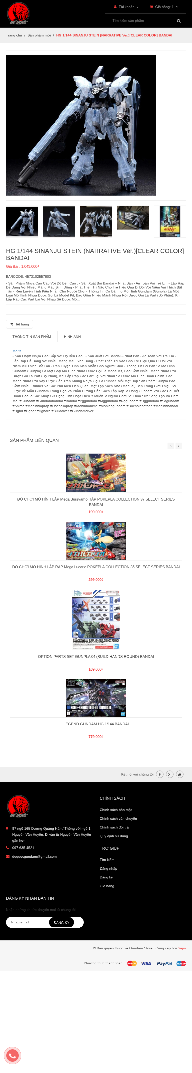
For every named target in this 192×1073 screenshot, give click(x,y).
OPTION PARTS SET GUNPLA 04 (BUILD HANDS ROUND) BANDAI (96, 656)
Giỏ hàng (107, 886)
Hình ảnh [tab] (72, 337)
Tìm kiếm (107, 860)
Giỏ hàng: (164, 7)
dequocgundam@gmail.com (34, 856)
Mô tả (17, 351)
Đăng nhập (108, 868)
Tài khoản (126, 7)
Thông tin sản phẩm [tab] (31, 337)
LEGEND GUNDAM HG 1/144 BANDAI (96, 724)
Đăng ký (106, 877)
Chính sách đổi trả (114, 827)
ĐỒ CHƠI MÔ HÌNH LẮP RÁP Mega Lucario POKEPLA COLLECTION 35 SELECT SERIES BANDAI (96, 567)
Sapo (182, 948)
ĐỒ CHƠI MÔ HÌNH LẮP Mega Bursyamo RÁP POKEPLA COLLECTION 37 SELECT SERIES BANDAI (96, 502)
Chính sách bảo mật (116, 810)
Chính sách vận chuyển (118, 818)
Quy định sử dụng (114, 836)
